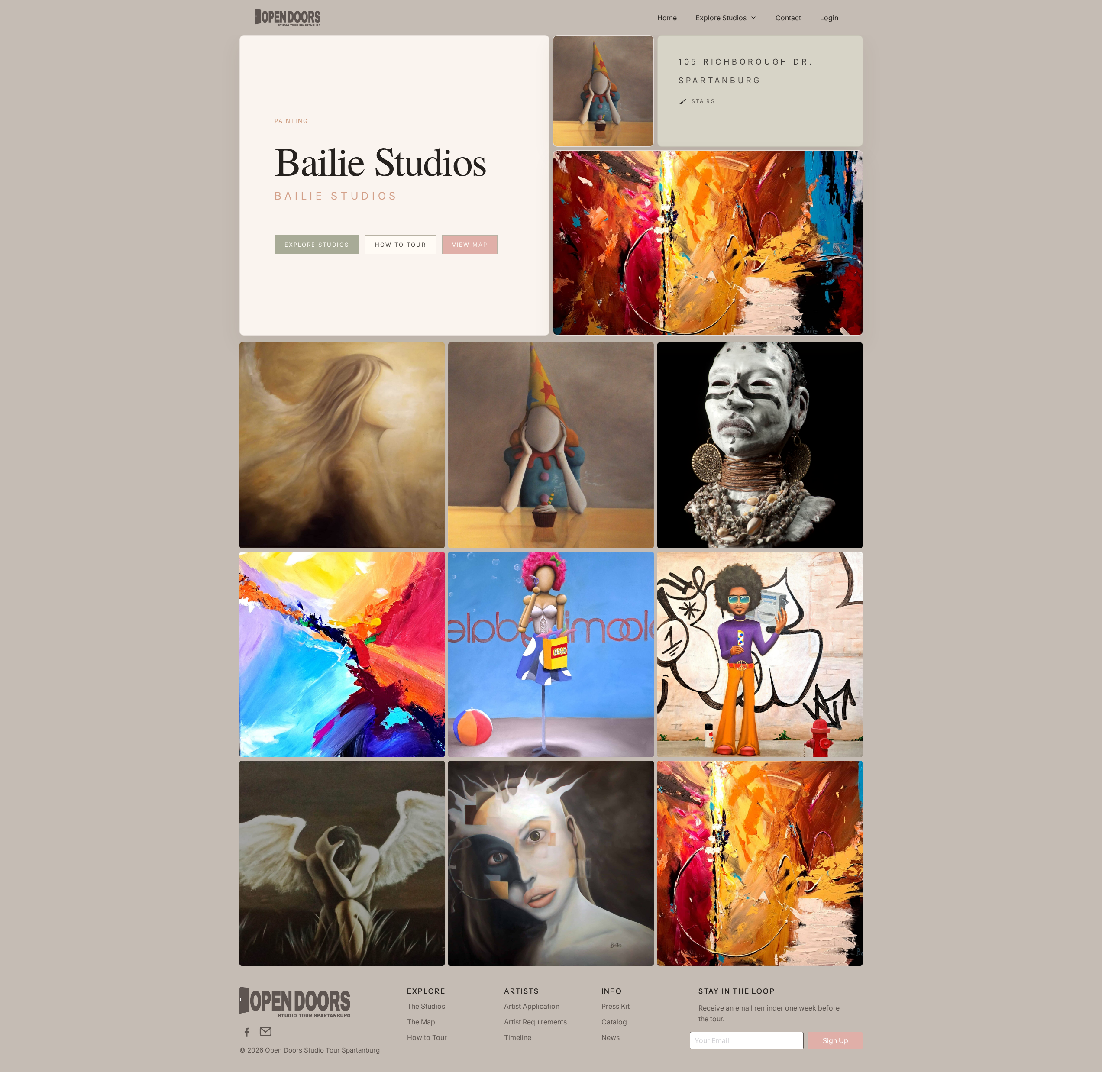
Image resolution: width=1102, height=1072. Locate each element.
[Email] (266, 1031)
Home (667, 17)
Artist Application (531, 1006)
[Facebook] (246, 1031)
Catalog (614, 1021)
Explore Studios (316, 244)
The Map (421, 1021)
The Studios (426, 1006)
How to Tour (400, 244)
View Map (470, 244)
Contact (788, 17)
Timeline (517, 1037)
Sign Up (835, 1040)
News (610, 1037)
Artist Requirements (535, 1021)
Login (829, 17)
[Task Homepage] (287, 17)
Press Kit (615, 1006)
